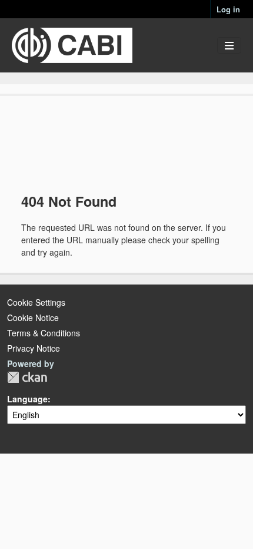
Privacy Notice (33, 348)
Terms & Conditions (43, 333)
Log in (228, 9)
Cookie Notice (33, 317)
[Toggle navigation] (229, 45)
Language (27, 399)
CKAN (27, 377)
